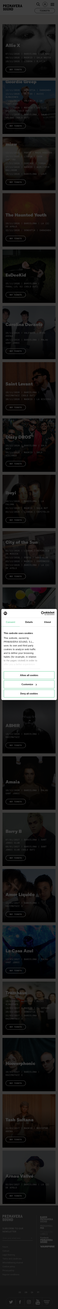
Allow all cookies (29, 675)
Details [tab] (29, 622)
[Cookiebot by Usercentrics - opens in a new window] (41, 613)
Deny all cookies (29, 693)
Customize (27, 684)
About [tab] (47, 622)
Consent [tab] (10, 622)
